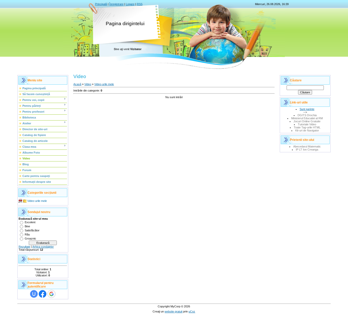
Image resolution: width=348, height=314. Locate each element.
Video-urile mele (37, 200)
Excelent (30, 222)
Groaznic (30, 238)
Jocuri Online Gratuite (306, 121)
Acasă (77, 84)
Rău (27, 234)
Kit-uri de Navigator (307, 130)
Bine (27, 226)
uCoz (192, 311)
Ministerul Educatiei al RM (307, 118)
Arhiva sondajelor (43, 246)
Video (87, 84)
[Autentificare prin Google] (51, 294)
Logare (130, 4)
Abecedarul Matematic (307, 146)
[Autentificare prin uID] (34, 294)
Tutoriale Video (307, 124)
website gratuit (173, 311)
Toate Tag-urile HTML (307, 127)
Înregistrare (116, 4)
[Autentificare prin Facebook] (42, 294)
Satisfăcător (32, 230)
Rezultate (24, 246)
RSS (139, 4)
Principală (101, 4)
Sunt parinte (307, 109)
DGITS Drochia (307, 115)
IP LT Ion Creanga (307, 149)
